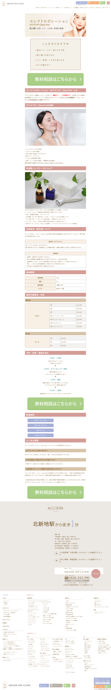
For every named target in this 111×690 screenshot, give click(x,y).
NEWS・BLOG (6, 619)
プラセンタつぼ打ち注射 (48, 617)
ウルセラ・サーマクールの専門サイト (12, 646)
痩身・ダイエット (88, 661)
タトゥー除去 (46, 621)
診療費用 (5, 623)
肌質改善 (67, 646)
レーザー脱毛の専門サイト (10, 642)
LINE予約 (6, 636)
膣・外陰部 (86, 639)
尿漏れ (86, 652)
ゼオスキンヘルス (99, 612)
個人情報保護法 (7, 616)
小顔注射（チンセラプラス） (72, 606)
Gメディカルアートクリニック (10, 652)
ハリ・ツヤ (42, 639)
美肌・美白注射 (69, 612)
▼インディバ (41, 430)
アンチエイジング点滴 (71, 618)
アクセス (6, 604)
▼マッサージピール (41, 425)
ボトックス (45, 604)
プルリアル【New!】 (47, 623)
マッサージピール (32, 619)
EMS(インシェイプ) (70, 603)
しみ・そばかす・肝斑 (57, 639)
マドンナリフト (31, 622)
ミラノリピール (31, 620)
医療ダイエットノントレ (9, 654)
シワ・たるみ (30, 639)
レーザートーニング (32, 608)
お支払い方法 (6, 626)
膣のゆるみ (87, 649)
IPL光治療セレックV (32, 606)
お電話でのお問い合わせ (9, 632)
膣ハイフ (97, 603)
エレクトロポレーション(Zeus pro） (33, 610)
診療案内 (6, 603)
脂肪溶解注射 (69, 604)
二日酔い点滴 (69, 610)
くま (66, 639)
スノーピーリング (32, 613)
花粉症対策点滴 (69, 614)
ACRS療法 (45, 612)
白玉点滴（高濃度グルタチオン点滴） (74, 616)
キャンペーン (7, 601)
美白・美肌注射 (101, 651)
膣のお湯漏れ (88, 647)
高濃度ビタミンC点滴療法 (72, 620)
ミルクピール (31, 615)
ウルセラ (30, 624)
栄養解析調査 (69, 628)
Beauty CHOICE (7, 660)
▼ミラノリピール (40, 435)
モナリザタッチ (98, 601)
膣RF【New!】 (98, 604)
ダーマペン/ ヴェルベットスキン (46, 601)
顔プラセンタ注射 (47, 619)
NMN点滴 (68, 622)
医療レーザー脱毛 (47, 615)
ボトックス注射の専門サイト (10, 644)
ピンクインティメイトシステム (35, 601)
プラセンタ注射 (69, 608)
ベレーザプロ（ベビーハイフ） (31, 603)
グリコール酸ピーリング (33, 617)
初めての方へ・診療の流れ (10, 612)
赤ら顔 (53, 657)
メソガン (45, 606)
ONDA (67, 601)
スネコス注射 (46, 610)
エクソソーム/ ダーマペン (31, 653)
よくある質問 (7, 614)
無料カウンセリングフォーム (10, 634)
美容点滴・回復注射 (101, 639)
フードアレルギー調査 (71, 630)
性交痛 (86, 651)
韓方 (67, 626)
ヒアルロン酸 (46, 608)
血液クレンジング (70, 624)
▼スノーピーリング (41, 420)
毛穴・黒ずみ (43, 653)
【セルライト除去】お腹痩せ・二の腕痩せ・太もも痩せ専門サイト (13, 648)
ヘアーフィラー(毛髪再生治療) (50, 613)
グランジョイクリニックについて (11, 610)
